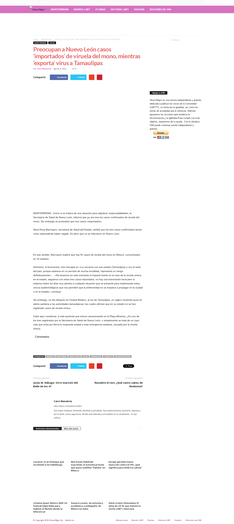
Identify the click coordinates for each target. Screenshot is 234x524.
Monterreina (60, 9)
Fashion (139, 9)
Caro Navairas (44, 68)
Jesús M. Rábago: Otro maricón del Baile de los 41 (55, 384)
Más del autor (71, 428)
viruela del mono (122, 356)
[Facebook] (186, 2)
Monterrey (61, 356)
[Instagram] (191, 2)
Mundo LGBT (82, 9)
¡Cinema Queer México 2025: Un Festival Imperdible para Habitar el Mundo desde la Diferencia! (50, 507)
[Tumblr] (197, 2)
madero (50, 356)
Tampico (108, 356)
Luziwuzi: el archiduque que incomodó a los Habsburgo (48, 463)
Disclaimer (67, 2)
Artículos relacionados (47, 428)
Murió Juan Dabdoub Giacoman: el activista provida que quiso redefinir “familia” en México (88, 466)
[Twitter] (202, 2)
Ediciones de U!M (160, 9)
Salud (52, 43)
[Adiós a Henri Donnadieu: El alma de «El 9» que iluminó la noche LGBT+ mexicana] (126, 488)
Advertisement (108, 2)
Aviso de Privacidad (86, 2)
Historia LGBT (119, 9)
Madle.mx (69, 520)
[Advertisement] (117, 24)
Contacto (124, 2)
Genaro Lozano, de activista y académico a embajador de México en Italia (87, 505)
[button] (199, 9)
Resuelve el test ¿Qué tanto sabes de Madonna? (119, 384)
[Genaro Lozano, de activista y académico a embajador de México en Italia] (88, 488)
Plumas (100, 9)
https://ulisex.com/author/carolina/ (68, 406)
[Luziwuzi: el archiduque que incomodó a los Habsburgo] (50, 446)
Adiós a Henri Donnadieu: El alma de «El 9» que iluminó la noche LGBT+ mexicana (124, 505)
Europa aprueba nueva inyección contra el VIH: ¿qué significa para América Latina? (125, 464)
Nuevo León (74, 356)
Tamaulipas (96, 356)
